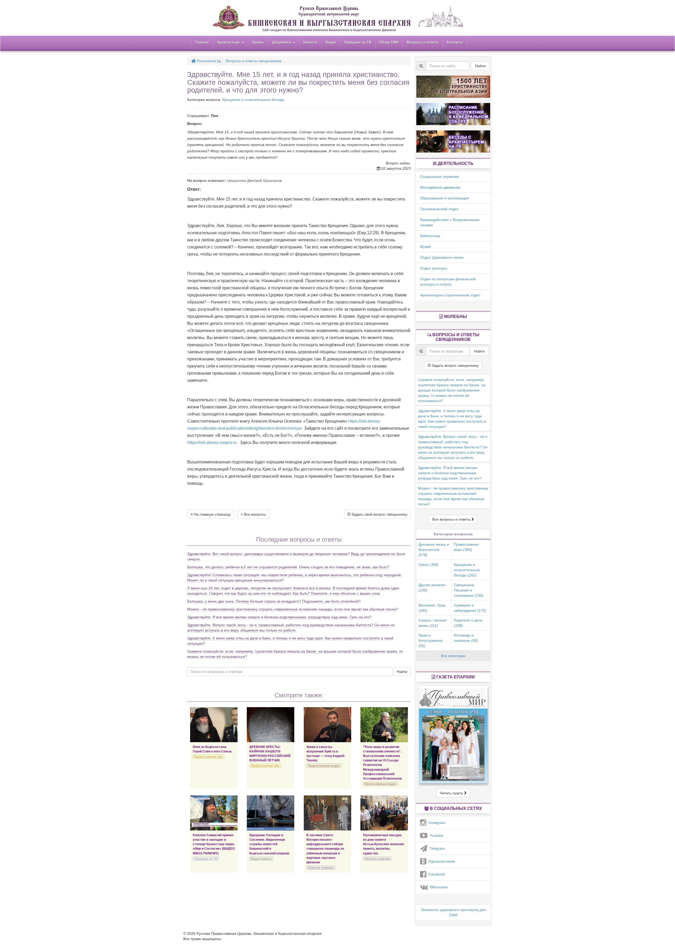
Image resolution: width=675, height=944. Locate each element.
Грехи (428, 565)
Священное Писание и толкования (469, 590)
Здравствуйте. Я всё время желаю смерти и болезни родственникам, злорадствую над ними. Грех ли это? (279, 617)
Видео (331, 42)
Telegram (436, 848)
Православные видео (324, 765)
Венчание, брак (431, 608)
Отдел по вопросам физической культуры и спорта (448, 281)
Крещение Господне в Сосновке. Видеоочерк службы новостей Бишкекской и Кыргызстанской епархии (269, 844)
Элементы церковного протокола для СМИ (453, 912)
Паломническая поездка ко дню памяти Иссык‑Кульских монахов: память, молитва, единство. (383, 844)
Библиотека (430, 236)
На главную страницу (212, 514)
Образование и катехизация (444, 198)
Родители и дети (468, 623)
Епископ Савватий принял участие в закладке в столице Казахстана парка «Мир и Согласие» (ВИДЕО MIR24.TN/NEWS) (214, 844)
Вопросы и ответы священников (253, 61)
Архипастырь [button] (229, 42)
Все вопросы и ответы (451, 519)
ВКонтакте (438, 887)
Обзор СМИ (389, 42)
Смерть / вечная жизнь (432, 623)
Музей (425, 246)
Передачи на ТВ (357, 42)
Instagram (435, 822)
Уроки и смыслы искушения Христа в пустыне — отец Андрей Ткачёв (325, 753)
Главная (202, 42)
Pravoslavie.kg (208, 61)
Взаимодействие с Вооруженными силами (449, 222)
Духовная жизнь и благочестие (433, 549)
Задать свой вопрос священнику (378, 514)
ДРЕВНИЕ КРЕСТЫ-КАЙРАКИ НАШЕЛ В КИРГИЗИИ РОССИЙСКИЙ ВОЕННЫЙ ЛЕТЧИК (270, 753)
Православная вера (466, 547)
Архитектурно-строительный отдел (450, 295)
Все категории (453, 656)
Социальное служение (439, 176)
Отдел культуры (433, 268)
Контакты (455, 42)
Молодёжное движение (440, 187)
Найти (402, 671)
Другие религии (431, 587)
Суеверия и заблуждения (470, 608)
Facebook (435, 874)
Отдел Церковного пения (442, 257)
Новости (310, 42)
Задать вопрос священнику (455, 365)
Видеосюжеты (261, 858)
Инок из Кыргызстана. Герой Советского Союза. (212, 749)
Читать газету (452, 793)
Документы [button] (282, 42)
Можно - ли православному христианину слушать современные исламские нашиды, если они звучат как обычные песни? (292, 609)
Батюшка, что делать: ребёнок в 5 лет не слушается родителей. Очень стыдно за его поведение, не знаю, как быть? (288, 567)
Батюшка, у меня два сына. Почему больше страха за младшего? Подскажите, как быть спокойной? (274, 601)
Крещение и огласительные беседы (253, 99)
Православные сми (208, 756)
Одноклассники (440, 861)
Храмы (258, 42)
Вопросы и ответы (423, 42)
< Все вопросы (253, 514)
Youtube (435, 835)
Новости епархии (320, 867)
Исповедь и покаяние (466, 638)
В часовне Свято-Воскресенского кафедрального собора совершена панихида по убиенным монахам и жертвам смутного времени (325, 848)
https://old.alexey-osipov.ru (212, 442)
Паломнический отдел (439, 209)
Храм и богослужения (430, 640)
